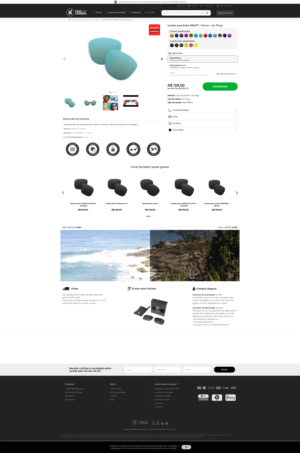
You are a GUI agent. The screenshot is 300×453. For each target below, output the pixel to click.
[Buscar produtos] (207, 13)
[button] (224, 13)
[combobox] (186, 13)
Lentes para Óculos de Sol (81, 19)
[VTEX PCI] (203, 400)
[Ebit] (217, 400)
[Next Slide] (237, 192)
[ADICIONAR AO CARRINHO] (220, 86)
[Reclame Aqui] (230, 400)
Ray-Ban (96, 19)
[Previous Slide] (63, 192)
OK (186, 447)
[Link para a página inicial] (69, 20)
